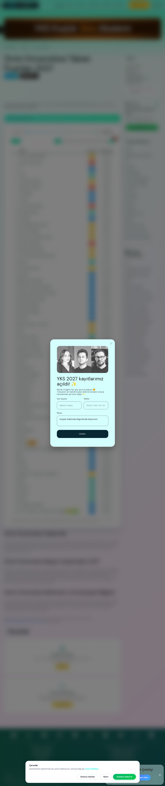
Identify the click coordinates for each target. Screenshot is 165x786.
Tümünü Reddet (87, 777)
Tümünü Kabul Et (124, 777)
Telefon (87, 399)
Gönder (82, 434)
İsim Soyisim (62, 399)
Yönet (105, 777)
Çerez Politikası (91, 769)
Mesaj (59, 413)
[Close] (111, 343)
